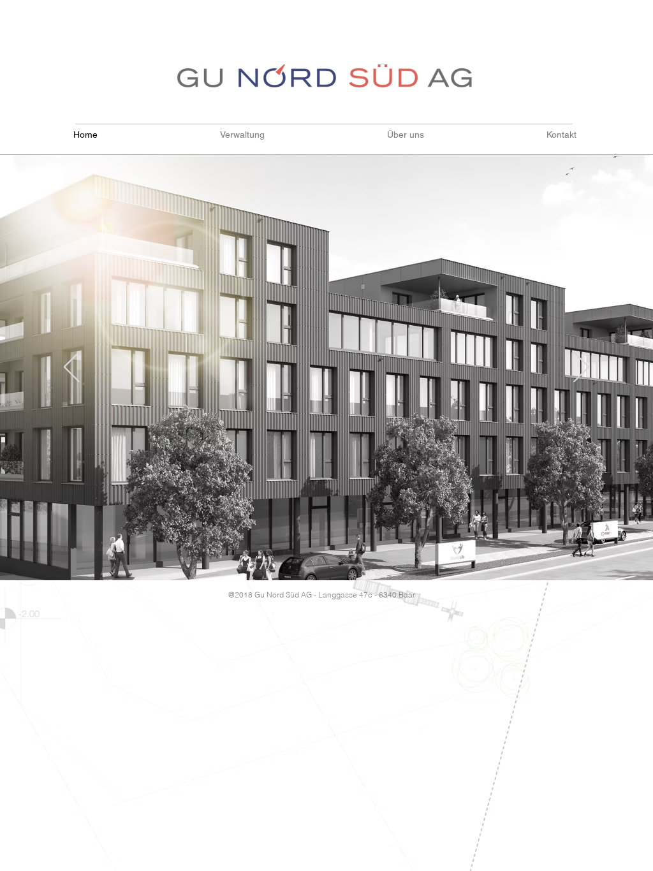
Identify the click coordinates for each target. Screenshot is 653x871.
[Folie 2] (326, 548)
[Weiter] (581, 367)
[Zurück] (72, 367)
